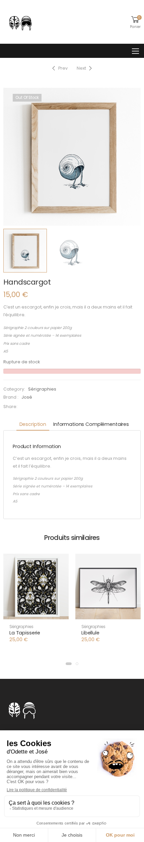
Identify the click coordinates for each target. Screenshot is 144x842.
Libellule (90, 632)
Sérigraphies (42, 389)
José (26, 397)
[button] (36, 613)
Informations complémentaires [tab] (91, 424)
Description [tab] (32, 424)
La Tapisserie (24, 632)
